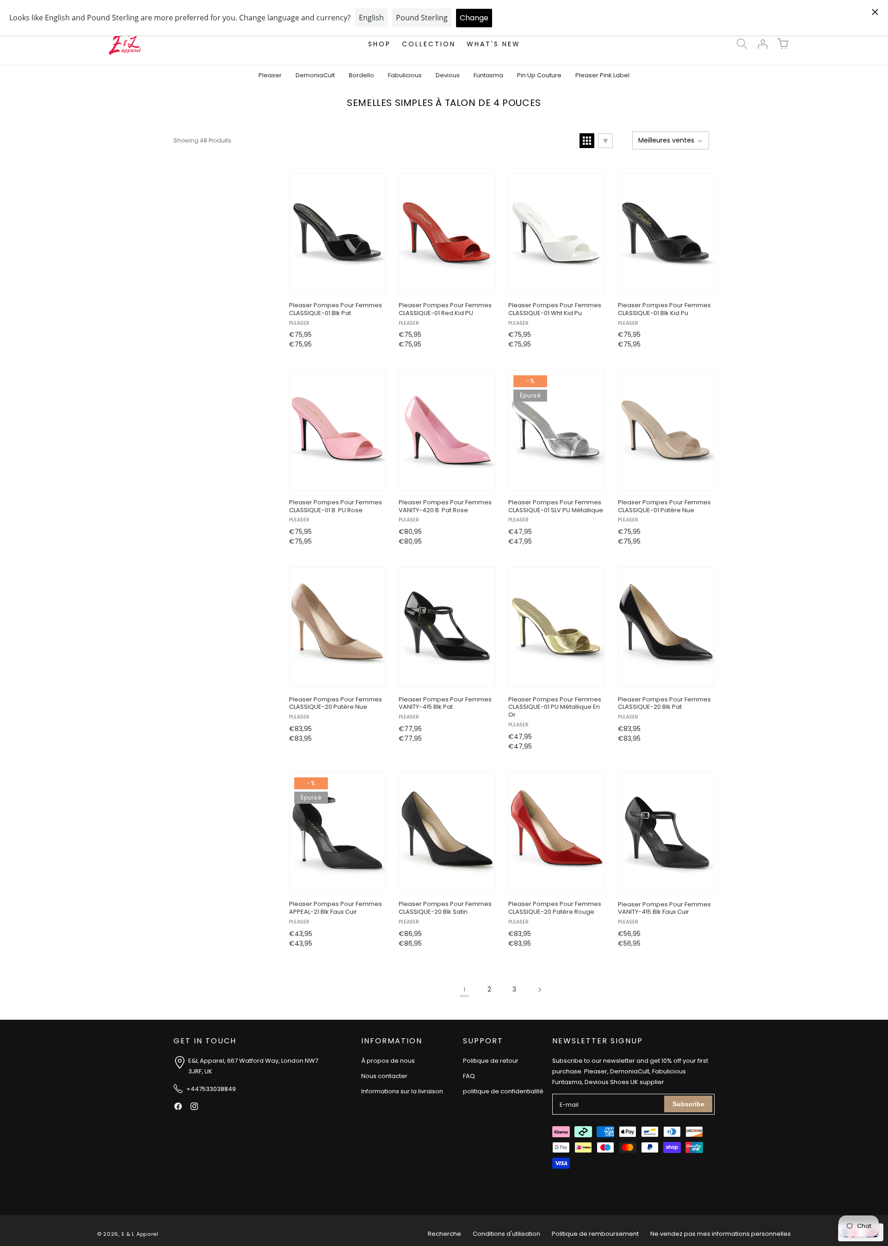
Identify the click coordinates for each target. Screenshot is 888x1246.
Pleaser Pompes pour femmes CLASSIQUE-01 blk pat (335, 309)
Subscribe (688, 1104)
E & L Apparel (140, 1234)
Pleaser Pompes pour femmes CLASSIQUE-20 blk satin (445, 909)
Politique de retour (490, 1060)
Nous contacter (384, 1076)
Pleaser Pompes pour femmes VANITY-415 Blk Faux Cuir (664, 909)
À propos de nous (388, 1060)
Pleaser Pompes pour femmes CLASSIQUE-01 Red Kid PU (445, 309)
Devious (448, 75)
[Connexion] (762, 44)
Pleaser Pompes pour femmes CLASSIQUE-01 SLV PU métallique (555, 507)
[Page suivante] (539, 989)
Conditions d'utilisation (506, 1233)
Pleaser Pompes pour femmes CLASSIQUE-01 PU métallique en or (554, 707)
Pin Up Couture (539, 75)
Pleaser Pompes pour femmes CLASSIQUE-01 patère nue (664, 507)
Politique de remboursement (595, 1233)
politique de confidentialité (503, 1091)
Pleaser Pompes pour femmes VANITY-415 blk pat (445, 704)
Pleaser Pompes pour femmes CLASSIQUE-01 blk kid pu (664, 309)
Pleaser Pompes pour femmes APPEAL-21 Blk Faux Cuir (335, 909)
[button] (742, 44)
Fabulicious (405, 75)
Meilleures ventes (666, 140)
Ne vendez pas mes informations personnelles (720, 1233)
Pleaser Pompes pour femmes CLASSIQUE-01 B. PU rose (335, 507)
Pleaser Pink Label (602, 75)
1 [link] (464, 989)
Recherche (444, 1233)
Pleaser (270, 75)
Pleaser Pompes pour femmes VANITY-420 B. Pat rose (445, 507)
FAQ (469, 1076)
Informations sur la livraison (402, 1091)
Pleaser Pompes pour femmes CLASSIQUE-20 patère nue (335, 704)
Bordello (361, 75)
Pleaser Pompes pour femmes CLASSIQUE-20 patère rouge (554, 909)
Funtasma (488, 75)
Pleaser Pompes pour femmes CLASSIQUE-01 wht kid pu (554, 309)
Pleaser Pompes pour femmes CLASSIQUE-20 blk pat (664, 704)
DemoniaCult (315, 75)
